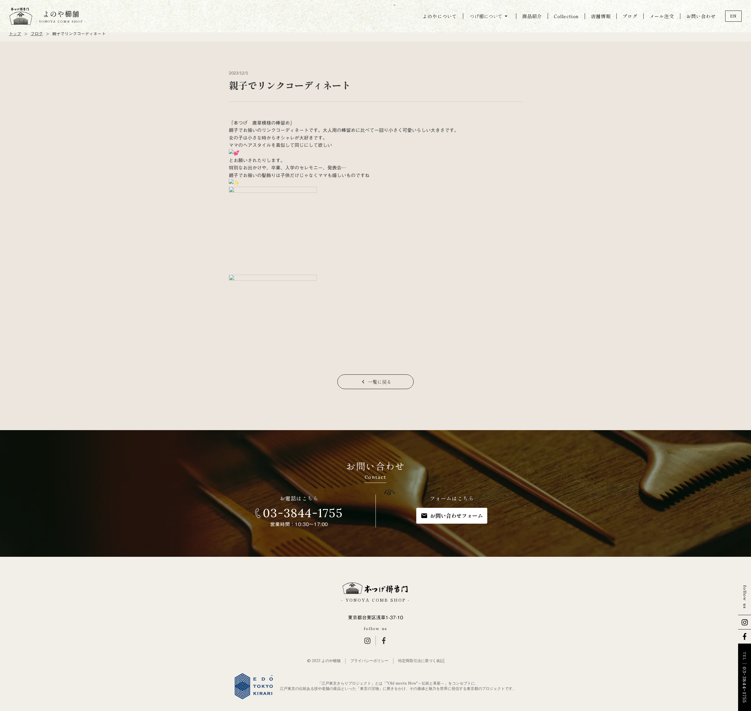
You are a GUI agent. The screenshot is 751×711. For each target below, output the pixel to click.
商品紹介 (532, 16)
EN (733, 16)
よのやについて (439, 16)
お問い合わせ (701, 16)
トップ (15, 34)
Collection (566, 16)
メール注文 (661, 16)
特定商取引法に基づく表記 (421, 660)
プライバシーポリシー (369, 660)
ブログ (630, 16)
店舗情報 (600, 16)
